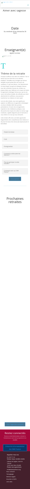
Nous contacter (10, 471)
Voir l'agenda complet (15, 424)
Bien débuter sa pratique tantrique (13, 386)
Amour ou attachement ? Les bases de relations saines (13, 322)
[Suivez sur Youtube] (16, 487)
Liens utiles (9, 481)
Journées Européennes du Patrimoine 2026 (15, 287)
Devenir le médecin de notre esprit (14, 354)
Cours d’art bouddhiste (15, 256)
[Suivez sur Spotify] (20, 487)
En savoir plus (9, 236)
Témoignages (10, 474)
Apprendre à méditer (14, 226)
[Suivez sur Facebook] (10, 487)
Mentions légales (11, 476)
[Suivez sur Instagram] (13, 487)
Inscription (15, 179)
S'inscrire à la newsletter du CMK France (15, 447)
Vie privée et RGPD (11, 479)
